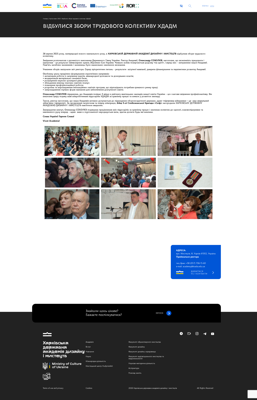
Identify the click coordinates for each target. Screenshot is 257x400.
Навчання (90, 352)
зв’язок (159, 313)
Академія (90, 342)
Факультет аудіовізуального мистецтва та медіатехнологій (146, 358)
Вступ (88, 347)
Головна (45, 18)
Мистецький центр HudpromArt (99, 366)
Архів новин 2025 (55, 18)
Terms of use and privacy (53, 388)
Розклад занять (134, 373)
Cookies (89, 388)
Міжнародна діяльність (96, 361)
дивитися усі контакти (199, 273)
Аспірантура (133, 368)
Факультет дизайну (136, 347)
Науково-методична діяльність (141, 363)
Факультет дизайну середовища (142, 352)
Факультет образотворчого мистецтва (144, 342)
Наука (88, 356)
